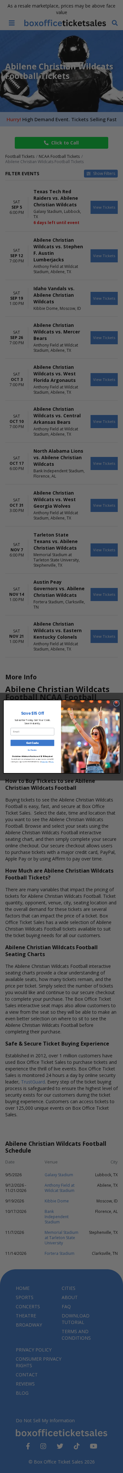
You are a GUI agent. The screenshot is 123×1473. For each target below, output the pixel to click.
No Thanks (32, 750)
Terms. (52, 761)
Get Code (32, 743)
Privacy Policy (44, 761)
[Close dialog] (116, 703)
